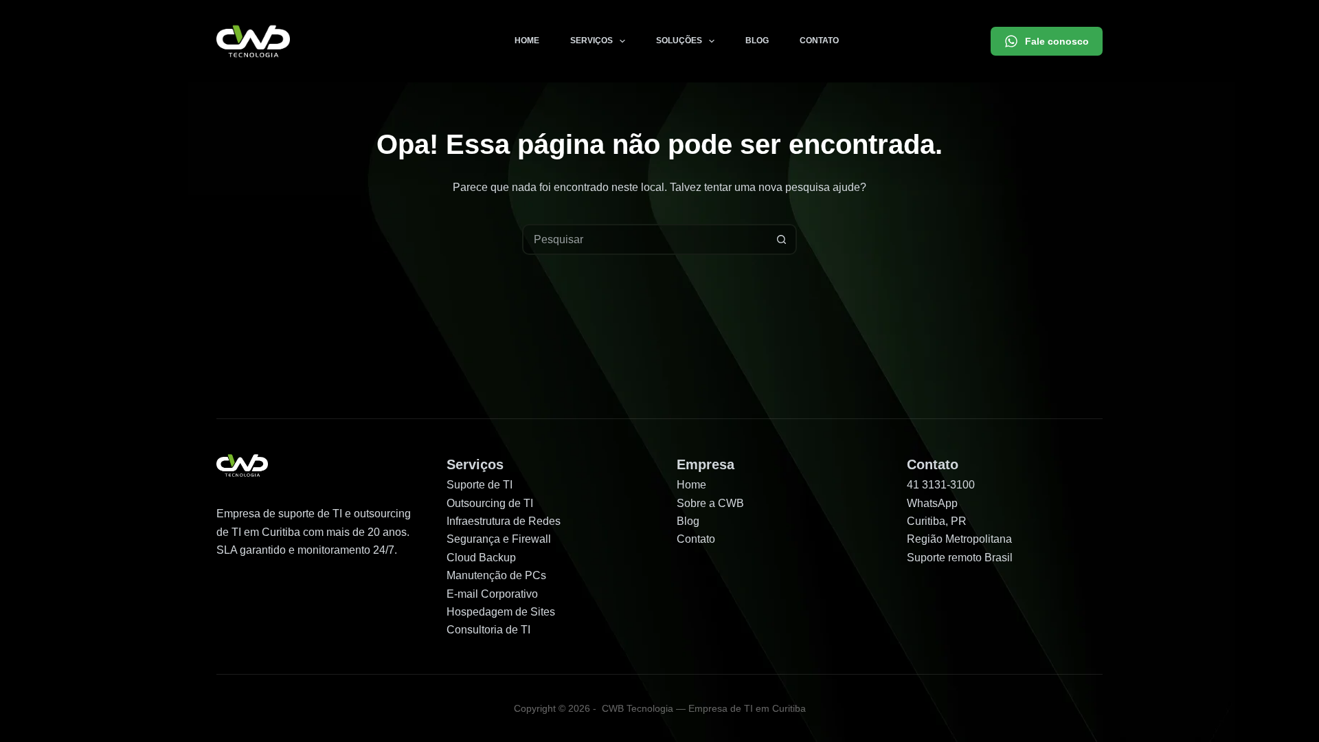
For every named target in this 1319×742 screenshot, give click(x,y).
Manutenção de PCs (496, 575)
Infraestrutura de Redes (504, 521)
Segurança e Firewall (499, 539)
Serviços (591, 40)
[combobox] (645, 239)
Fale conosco (1057, 41)
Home (527, 40)
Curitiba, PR (937, 521)
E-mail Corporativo (492, 594)
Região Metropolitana (959, 539)
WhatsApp (932, 503)
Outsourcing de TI (490, 503)
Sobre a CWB (710, 503)
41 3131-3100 (941, 485)
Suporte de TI (479, 485)
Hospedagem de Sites (501, 612)
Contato (819, 40)
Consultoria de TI (488, 630)
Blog (757, 40)
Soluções (679, 40)
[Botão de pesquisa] (781, 239)
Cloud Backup (481, 557)
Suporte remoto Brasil (960, 557)
